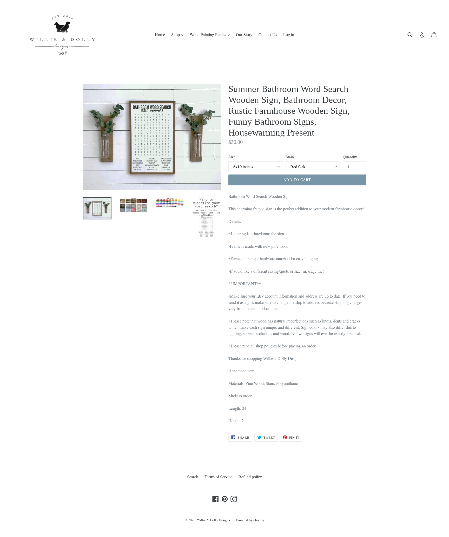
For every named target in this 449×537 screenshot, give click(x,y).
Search (192, 476)
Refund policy (250, 476)
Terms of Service (218, 476)
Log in (288, 34)
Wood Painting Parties (208, 34)
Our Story (244, 34)
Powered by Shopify (250, 520)
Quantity (350, 156)
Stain (290, 156)
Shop (176, 34)
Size (231, 156)
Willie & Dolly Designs (213, 520)
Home (160, 34)
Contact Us (268, 34)
